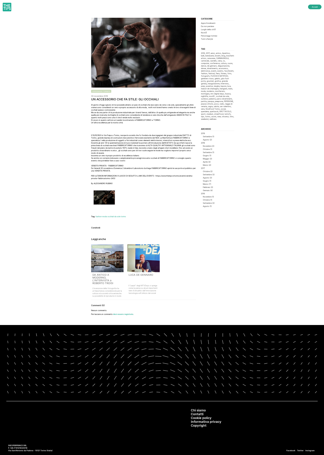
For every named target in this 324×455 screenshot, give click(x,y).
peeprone (219, 101)
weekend (204, 119)
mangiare (223, 89)
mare (230, 89)
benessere (209, 56)
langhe (217, 86)
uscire (213, 116)
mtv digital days (217, 94)
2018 (203, 143)
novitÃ (212, 96)
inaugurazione (214, 83)
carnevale (205, 61)
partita (204, 101)
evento (220, 71)
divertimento (212, 68)
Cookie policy (201, 418)
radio (222, 104)
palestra (212, 99)
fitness (223, 73)
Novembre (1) (208, 197)
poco (216, 104)
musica (228, 94)
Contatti (197, 414)
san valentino (225, 106)
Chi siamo (198, 410)
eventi (213, 71)
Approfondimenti (208, 23)
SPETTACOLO (225, 111)
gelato (217, 78)
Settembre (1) (208, 136)
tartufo (228, 114)
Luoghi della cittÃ (208, 29)
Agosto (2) (207, 140)
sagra (210, 106)
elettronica (205, 71)
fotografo (205, 76)
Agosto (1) (207, 206)
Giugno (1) (207, 155)
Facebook (290, 450)
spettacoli (214, 111)
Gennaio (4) (208, 190)
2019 (203, 133)
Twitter (300, 450)
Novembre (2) (208, 146)
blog (223, 56)
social (223, 109)
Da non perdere (207, 26)
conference (215, 63)
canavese (211, 58)
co (224, 61)
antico (218, 53)
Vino (232, 116)
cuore (230, 63)
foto (229, 73)
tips (202, 116)
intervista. (225, 83)
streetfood (219, 114)
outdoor (204, 99)
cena (220, 61)
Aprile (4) (207, 162)
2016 (203, 53)
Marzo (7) (207, 184)
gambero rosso (207, 78)
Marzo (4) (207, 165)
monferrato (220, 91)
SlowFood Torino (213, 109)
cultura (224, 63)
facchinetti (229, 71)
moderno (210, 91)
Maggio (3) (207, 159)
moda (104, 216)
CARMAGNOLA (222, 58)
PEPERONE (228, 101)
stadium (210, 114)
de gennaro (212, 66)
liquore (223, 86)
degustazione (223, 66)
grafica (218, 81)
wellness (212, 119)
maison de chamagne (210, 89)
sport (203, 114)
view (219, 116)
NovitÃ (204, 33)
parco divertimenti (224, 99)
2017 (208, 53)
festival (211, 73)
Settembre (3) (209, 174)
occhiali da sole (113, 216)
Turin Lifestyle (207, 39)
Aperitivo (226, 53)
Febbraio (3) (208, 187)
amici (213, 53)
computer (205, 63)
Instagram (310, 450)
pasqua (211, 101)
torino (123, 216)
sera (203, 109)
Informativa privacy (206, 422)
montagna (205, 94)
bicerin (217, 56)
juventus (209, 86)
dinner (203, 68)
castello (213, 61)
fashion (98, 216)
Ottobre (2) (208, 171)
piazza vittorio (207, 104)
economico (223, 68)
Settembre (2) (209, 203)
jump (203, 86)
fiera (218, 73)
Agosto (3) (207, 178)
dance (203, 66)
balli (202, 56)
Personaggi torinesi (209, 36)
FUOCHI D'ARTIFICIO (219, 76)
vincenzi (225, 116)
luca (229, 86)
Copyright (198, 425)
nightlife (204, 96)
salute (216, 106)
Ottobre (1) (207, 149)
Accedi (315, 7)
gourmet (210, 81)
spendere (205, 111)
